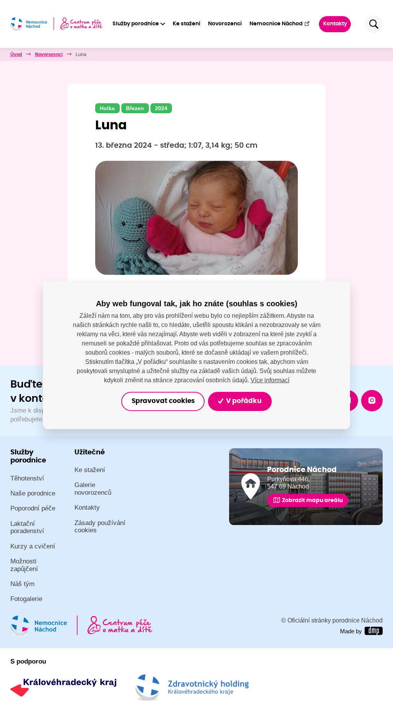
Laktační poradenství (27, 527)
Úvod (16, 54)
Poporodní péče (32, 508)
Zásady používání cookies (99, 526)
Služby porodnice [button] (135, 23)
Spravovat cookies (163, 401)
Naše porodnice (32, 493)
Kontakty (335, 23)
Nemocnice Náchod (275, 23)
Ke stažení (186, 23)
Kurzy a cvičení (32, 546)
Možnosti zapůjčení (24, 565)
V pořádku (243, 401)
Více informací (270, 379)
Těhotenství (27, 478)
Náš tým (22, 584)
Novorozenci (225, 23)
